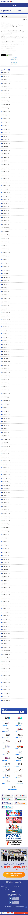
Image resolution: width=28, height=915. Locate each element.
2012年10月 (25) (6, 657)
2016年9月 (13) (6, 492)
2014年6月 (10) (6, 587)
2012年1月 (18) (6, 689)
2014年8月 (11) (5, 580)
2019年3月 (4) (5, 386)
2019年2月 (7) (5, 390)
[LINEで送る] (9, 55)
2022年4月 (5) (5, 256)
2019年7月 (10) (6, 372)
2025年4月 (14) (6, 129)
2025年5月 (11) (5, 125)
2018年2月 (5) (5, 432)
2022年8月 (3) (5, 241)
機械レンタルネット (6, 52)
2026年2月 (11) (5, 93)
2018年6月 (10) (6, 418)
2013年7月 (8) (5, 626)
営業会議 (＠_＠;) (14, 59)
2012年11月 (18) (6, 654)
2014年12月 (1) (6, 566)
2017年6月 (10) (6, 460)
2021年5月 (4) (5, 294)
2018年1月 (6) (5, 435)
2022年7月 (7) (5, 245)
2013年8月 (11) (5, 622)
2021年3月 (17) (6, 301)
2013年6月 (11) (5, 629)
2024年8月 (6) (5, 157)
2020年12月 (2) (6, 312)
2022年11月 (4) (5, 231)
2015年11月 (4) (5, 527)
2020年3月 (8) (5, 344)
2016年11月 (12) (6, 485)
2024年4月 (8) (5, 171)
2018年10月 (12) (6, 404)
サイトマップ (16, 887)
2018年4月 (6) (5, 425)
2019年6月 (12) (6, 375)
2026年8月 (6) (5, 72)
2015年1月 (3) (5, 562)
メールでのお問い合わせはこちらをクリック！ (14, 874)
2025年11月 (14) (6, 104)
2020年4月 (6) (5, 340)
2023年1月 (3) (5, 224)
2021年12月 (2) (6, 270)
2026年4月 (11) (5, 86)
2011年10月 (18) (6, 700)
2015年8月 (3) (5, 538)
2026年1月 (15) (6, 97)
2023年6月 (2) (5, 206)
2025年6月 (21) (6, 122)
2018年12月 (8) (6, 397)
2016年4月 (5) (5, 509)
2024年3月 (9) (5, 175)
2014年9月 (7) (5, 576)
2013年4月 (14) (6, 636)
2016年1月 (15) (6, 520)
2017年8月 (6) (5, 453)
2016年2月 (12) (6, 516)
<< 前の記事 (14, 57)
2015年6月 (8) (5, 545)
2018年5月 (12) (6, 421)
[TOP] (26, 908)
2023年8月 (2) (5, 199)
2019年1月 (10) (6, 393)
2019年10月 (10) (6, 361)
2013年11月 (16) (6, 612)
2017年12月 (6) (6, 439)
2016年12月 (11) (6, 481)
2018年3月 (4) (5, 428)
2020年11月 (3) (5, 316)
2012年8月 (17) (6, 664)
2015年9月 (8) (5, 534)
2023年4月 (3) (5, 213)
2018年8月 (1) (5, 411)
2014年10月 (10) (6, 573)
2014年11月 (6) (5, 569)
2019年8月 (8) (5, 368)
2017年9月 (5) (5, 449)
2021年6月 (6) (5, 291)
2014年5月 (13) (6, 590)
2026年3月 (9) (5, 90)
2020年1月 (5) (5, 351)
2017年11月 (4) (5, 442)
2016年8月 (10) (6, 495)
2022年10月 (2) (6, 234)
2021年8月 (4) (5, 284)
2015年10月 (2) (6, 531)
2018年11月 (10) (6, 400)
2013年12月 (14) (6, 608)
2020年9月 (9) (5, 323)
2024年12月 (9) (6, 143)
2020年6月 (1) (5, 333)
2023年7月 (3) (5, 203)
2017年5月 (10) (6, 464)
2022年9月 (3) (5, 238)
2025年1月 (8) (5, 139)
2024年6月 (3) (5, 164)
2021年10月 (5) (6, 277)
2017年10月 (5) (6, 446)
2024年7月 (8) (5, 160)
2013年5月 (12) (6, 633)
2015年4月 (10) (6, 552)
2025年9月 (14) (6, 111)
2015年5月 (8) (5, 548)
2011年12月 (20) (6, 693)
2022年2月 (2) (5, 263)
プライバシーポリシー (6, 889)
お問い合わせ (16, 886)
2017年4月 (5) (5, 467)
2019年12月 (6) (6, 354)
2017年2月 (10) (6, 474)
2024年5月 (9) (5, 167)
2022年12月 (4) (6, 227)
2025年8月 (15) (6, 115)
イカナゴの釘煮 (14, 63)
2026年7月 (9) (5, 76)
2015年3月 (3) (5, 555)
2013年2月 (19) (6, 643)
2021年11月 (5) (5, 273)
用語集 (3, 886)
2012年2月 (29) (6, 686)
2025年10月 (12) (6, 108)
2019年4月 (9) (5, 382)
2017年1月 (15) (6, 478)
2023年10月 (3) (6, 192)
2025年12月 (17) (6, 100)
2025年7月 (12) (6, 118)
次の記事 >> (14, 62)
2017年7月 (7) (5, 457)
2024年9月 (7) (5, 153)
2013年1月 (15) (6, 647)
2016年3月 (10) (6, 513)
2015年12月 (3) (6, 523)
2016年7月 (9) (5, 499)
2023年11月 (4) (5, 189)
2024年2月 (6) (5, 178)
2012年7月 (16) (6, 668)
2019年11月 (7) (5, 358)
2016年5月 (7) (5, 506)
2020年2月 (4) (5, 347)
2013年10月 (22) (6, 615)
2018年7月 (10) (6, 414)
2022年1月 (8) (5, 266)
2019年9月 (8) (5, 365)
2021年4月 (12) (6, 298)
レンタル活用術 (4, 887)
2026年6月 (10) (6, 79)
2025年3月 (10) (6, 132)
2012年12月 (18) (6, 650)
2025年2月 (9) (5, 136)
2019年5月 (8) (5, 379)
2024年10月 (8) (6, 150)
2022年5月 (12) (6, 252)
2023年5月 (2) (5, 210)
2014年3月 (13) (6, 597)
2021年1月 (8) (5, 308)
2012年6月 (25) (6, 672)
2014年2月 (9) (5, 601)
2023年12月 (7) (6, 185)
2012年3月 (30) (6, 682)
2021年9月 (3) (5, 280)
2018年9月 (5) (5, 407)
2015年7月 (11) (5, 541)
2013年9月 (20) (6, 619)
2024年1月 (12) (6, 182)
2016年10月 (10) (6, 488)
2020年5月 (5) (5, 337)
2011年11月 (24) (6, 696)
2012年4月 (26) (6, 679)
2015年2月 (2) (5, 559)
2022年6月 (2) (5, 249)
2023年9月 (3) (5, 196)
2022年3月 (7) (5, 259)
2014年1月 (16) (6, 605)
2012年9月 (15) (6, 661)
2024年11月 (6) (5, 146)
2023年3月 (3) (5, 217)
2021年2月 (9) (5, 305)
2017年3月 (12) (6, 471)
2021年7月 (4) (5, 287)
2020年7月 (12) (6, 330)
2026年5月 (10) (6, 83)
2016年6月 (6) (5, 502)
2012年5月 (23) (6, 675)
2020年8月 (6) (5, 326)
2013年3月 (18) (6, 640)
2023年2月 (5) (5, 220)
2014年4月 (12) (6, 594)
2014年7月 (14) (6, 583)
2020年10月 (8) (6, 319)
